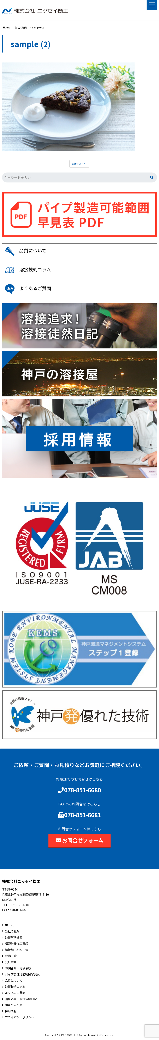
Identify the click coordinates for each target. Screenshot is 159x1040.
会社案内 (11, 962)
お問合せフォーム (82, 840)
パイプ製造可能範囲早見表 (22, 974)
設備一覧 (11, 956)
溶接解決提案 (13, 938)
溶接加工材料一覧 (16, 950)
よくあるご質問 (15, 993)
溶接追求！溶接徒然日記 (21, 999)
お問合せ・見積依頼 (18, 968)
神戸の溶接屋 (13, 1005)
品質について (13, 980)
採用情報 (11, 1011)
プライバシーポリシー (19, 1017)
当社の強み (12, 931)
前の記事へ (79, 164)
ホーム (9, 925)
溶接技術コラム (15, 987)
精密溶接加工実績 (16, 944)
